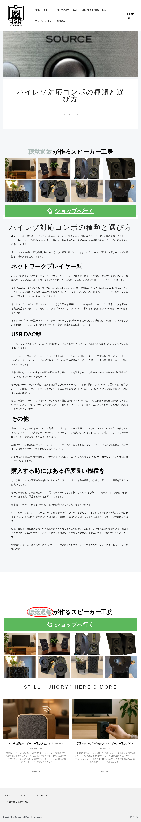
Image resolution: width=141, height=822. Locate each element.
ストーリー (48, 10)
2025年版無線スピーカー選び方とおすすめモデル (35, 743)
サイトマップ (8, 795)
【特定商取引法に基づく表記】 (17, 802)
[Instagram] (129, 18)
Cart (75, 10)
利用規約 (61, 21)
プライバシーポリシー (43, 21)
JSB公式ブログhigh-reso (94, 10)
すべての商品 (63, 10)
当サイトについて (25, 795)
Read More (36, 771)
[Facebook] (128, 13)
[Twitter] (132, 13)
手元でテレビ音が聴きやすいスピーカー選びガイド (105, 743)
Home (37, 10)
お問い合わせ (41, 795)
